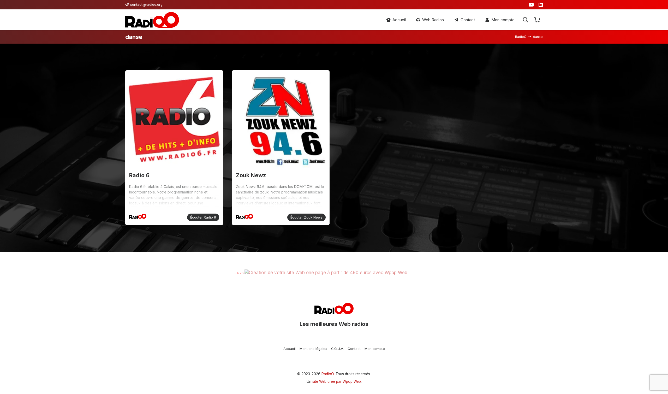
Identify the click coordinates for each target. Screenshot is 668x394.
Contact (354, 348)
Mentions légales (313, 348)
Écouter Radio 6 (203, 217)
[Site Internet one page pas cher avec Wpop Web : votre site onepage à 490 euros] (325, 272)
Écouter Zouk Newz (306, 217)
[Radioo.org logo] (152, 20)
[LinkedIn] (541, 4)
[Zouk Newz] (281, 119)
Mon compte (375, 348)
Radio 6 (139, 175)
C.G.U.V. (337, 348)
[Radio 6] (174, 119)
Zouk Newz (251, 175)
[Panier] (537, 19)
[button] (525, 20)
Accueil (289, 348)
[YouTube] (531, 4)
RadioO (327, 374)
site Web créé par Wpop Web (336, 381)
